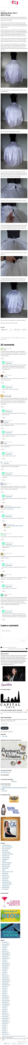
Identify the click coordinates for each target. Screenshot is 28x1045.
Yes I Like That (5, 889)
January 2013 (5, 998)
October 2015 (5, 956)
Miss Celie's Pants (6, 864)
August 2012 (4, 1005)
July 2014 (4, 970)
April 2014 (4, 974)
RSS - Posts (4, 736)
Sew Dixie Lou (5, 878)
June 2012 (4, 1009)
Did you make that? (6, 848)
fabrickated (6, 422)
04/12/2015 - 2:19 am (8, 483)
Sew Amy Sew (5, 875)
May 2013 (4, 991)
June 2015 (4, 961)
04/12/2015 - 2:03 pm (8, 553)
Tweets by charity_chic (5, 772)
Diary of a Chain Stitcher (7, 846)
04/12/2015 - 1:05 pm (8, 533)
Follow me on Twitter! (6, 770)
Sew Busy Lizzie (5, 877)
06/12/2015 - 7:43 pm (8, 594)
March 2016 (4, 951)
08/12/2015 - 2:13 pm (10, 524)
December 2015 (5, 953)
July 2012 (4, 1007)
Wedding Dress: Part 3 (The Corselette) (9, 647)
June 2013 (4, 990)
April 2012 (4, 1011)
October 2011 (5, 1020)
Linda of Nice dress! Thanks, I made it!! (12, 507)
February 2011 (5, 1034)
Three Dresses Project (7, 884)
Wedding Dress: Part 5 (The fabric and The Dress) (17, 648)
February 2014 (5, 975)
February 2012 (5, 1014)
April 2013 (4, 993)
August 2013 (4, 986)
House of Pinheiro (6, 857)
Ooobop (3, 869)
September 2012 (5, 1004)
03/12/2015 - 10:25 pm (8, 442)
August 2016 (4, 945)
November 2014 (5, 965)
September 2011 (5, 1021)
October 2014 (5, 967)
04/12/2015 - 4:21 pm (8, 574)
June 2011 (4, 1027)
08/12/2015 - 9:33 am (9, 495)
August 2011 (4, 1023)
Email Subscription (6, 717)
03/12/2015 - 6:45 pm (8, 348)
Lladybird (4, 861)
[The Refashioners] (14, 802)
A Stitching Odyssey (6, 845)
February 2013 (5, 997)
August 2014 (4, 968)
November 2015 (5, 954)
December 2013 (5, 979)
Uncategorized (17, 337)
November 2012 (5, 1000)
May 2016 (4, 949)
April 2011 (4, 1030)
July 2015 (4, 960)
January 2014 (5, 977)
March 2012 (4, 1013)
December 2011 (5, 1018)
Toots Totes (6, 463)
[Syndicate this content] (26, 710)
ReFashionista (5, 873)
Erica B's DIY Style (6, 852)
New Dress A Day (6, 866)
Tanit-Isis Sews (5, 880)
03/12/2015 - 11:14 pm (8, 461)
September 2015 (5, 958)
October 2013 (5, 983)
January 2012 (5, 1016)
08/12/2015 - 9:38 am (9, 610)
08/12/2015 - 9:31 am (9, 410)
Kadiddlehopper (5, 859)
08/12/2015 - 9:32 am (9, 431)
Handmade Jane (5, 855)
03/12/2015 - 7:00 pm (8, 395)
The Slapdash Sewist (6, 882)
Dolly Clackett (5, 850)
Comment (23, 640)
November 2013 (5, 981)
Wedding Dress (3, 339)
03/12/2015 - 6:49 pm (8, 375)
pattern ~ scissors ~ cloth (7, 871)
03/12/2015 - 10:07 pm (8, 420)
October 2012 (5, 1002)
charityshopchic (7, 337)
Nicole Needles (5, 868)
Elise (5, 535)
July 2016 (4, 947)
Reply (2, 358)
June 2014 (4, 972)
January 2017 (5, 942)
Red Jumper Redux (6, 785)
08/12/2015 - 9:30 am (9, 361)
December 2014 (5, 963)
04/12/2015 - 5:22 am (8, 505)
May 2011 (4, 1028)
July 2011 (4, 1025)
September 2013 (5, 984)
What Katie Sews (5, 887)
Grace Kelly (4, 790)
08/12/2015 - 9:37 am (9, 563)
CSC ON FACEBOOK (5, 775)
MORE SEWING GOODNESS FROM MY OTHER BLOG (11, 710)
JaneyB (5, 376)
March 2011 (4, 1032)
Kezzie (5, 443)
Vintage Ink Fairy (5, 885)
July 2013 (4, 988)
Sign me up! (4, 728)
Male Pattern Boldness (7, 862)
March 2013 (4, 995)
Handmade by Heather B (7, 854)
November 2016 (5, 944)
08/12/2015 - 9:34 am (9, 515)
